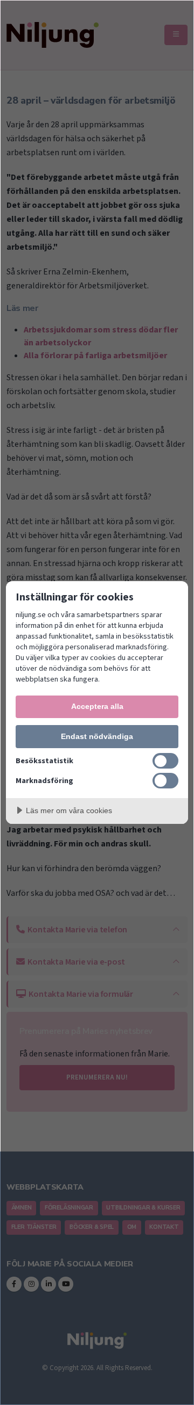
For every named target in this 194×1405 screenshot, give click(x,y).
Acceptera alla (97, 706)
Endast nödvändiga (97, 736)
